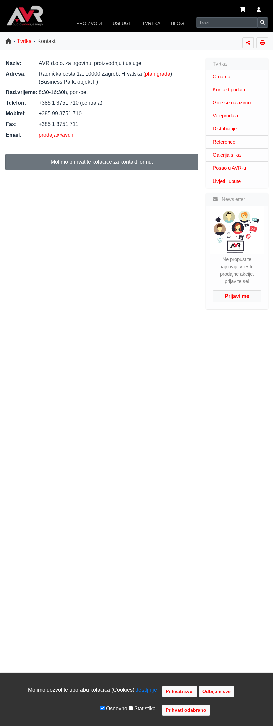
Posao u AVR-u (229, 168)
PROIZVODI (89, 23)
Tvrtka (24, 41)
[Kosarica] (242, 10)
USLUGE (122, 23)
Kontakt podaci (229, 89)
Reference (224, 142)
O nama (221, 76)
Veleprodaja (225, 115)
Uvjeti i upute (227, 181)
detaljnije (146, 690)
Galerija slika (227, 155)
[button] (259, 10)
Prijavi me (237, 296)
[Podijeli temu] (248, 42)
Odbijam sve (216, 691)
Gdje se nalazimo (232, 102)
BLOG (177, 23)
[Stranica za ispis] (262, 42)
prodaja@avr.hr (57, 135)
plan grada (157, 74)
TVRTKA (151, 23)
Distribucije (225, 128)
